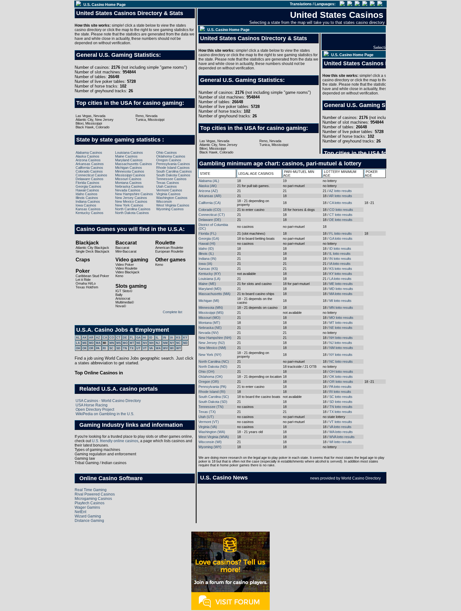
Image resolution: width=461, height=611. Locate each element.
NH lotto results (341, 338)
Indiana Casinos (88, 201)
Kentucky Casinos (89, 213)
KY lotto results (340, 274)
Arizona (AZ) (208, 191)
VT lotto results (340, 422)
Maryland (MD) (210, 289)
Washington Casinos (172, 198)
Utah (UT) (206, 417)
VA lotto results (340, 427)
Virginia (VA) (208, 427)
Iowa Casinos (86, 205)
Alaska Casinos (87, 156)
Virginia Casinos (168, 194)
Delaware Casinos (89, 179)
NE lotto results (340, 328)
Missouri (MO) (209, 317)
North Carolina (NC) (214, 361)
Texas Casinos (167, 183)
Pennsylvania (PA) (212, 387)
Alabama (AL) (209, 181)
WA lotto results (341, 432)
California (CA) (210, 203)
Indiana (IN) (207, 258)
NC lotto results (341, 361)
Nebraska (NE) (210, 328)
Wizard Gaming (88, 516)
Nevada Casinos (127, 190)
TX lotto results (340, 412)
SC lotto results (340, 397)
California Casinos (89, 167)
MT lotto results (341, 322)
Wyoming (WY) (210, 447)
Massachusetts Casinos (133, 164)
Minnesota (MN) (211, 307)
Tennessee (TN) (211, 407)
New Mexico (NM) (212, 348)
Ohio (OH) (207, 371)
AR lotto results (340, 196)
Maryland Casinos (129, 160)
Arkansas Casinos (90, 164)
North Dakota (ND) (213, 366)
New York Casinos (129, 205)
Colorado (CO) (210, 210)
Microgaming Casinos (93, 498)
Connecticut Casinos (91, 175)
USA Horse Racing (92, 405)
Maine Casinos (126, 156)
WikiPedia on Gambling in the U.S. (105, 414)
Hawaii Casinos (87, 190)
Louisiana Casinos (129, 152)
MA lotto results (340, 294)
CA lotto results (340, 203)
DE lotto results (340, 220)
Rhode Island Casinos (173, 167)
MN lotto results (341, 307)
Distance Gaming (89, 520)
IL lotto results (340, 253)
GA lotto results (340, 238)
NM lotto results (341, 348)
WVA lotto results (342, 437)
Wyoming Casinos (170, 209)
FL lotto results (340, 233)
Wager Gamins (87, 507)
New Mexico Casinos (131, 201)
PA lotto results (340, 387)
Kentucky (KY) (210, 274)
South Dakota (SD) (213, 402)
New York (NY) (210, 354)
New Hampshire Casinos (134, 194)
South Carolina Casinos (174, 171)
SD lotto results (340, 402)
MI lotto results (340, 301)
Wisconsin (164, 201)
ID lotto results (340, 248)
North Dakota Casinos (132, 213)
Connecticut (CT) (212, 215)
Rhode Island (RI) (212, 392)
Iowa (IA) (205, 263)
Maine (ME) (207, 284)
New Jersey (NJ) (212, 343)
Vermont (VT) (209, 422)
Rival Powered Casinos (95, 494)
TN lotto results (340, 407)
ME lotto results (341, 284)
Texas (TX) (207, 412)
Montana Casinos (128, 183)
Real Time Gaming (91, 490)
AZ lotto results (340, 191)
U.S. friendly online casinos (115, 441)
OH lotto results (341, 371)
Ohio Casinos (166, 152)
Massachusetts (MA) (214, 294)
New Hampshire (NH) (215, 338)
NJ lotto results (340, 343)
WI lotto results (340, 442)
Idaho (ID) (206, 248)
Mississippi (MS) (211, 312)
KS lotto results (340, 269)
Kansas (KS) (208, 269)
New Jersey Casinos (131, 198)
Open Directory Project (95, 409)
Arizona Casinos (88, 160)
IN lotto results (340, 258)
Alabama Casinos (89, 152)
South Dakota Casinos (173, 175)
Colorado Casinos (89, 171)
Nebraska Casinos (129, 186)
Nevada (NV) (209, 333)
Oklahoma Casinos (170, 156)
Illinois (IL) (206, 253)
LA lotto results (340, 279)
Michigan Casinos (128, 167)
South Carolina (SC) (214, 397)
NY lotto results (340, 354)
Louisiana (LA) (209, 279)
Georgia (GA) (209, 238)
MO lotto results (341, 317)
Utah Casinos (166, 186)
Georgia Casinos (88, 186)
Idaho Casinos (87, 194)
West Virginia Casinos (172, 205)
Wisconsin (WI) (210, 442)
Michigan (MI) (209, 301)
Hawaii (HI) (207, 243)
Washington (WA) (212, 432)
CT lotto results (340, 215)
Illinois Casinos (87, 198)
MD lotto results (341, 289)
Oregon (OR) (209, 381)
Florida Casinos (87, 183)
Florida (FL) (207, 233)
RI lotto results (340, 392)
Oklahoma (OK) (211, 376)
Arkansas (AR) (210, 196)
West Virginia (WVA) (214, 437)
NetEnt (80, 512)
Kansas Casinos (88, 209)
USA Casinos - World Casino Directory (108, 401)
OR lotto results (341, 381)
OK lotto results (341, 376)
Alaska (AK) (208, 186)
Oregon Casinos (168, 160)
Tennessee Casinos (171, 179)
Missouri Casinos (128, 179)
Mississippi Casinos (130, 175)
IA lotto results (340, 263)
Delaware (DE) (210, 220)
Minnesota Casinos (129, 171)
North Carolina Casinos (133, 209)
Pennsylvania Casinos (173, 164)
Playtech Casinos (89, 503)
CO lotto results (341, 210)
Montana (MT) (209, 322)
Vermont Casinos (169, 190)
